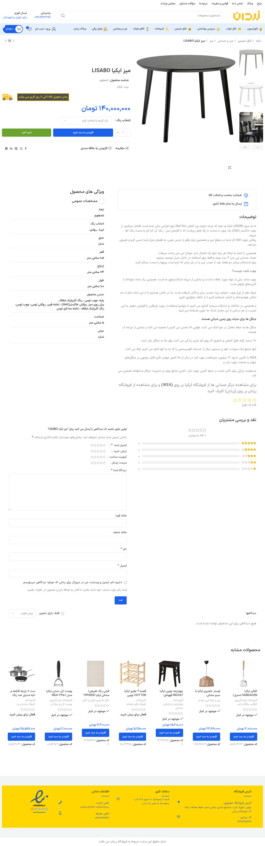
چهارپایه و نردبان (173, 704)
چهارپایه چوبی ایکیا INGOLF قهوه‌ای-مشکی (171, 695)
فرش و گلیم (88, 700)
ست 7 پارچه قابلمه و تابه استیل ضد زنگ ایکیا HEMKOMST (22, 695)
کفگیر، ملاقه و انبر (247, 704)
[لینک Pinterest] (16, 148)
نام (124, 549)
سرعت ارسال (119, 463)
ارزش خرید (120, 451)
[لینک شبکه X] (21, 148)
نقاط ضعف (120, 532)
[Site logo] (246, 15)
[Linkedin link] (11, 148)
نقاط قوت (121, 516)
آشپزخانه (252, 700)
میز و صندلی (225, 41)
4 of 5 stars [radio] (94, 445)
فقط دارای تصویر (49, 613)
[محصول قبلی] (14, 41)
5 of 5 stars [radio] (91, 445)
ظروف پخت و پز (26, 704)
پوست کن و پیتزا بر (61, 704)
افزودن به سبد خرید (83, 133)
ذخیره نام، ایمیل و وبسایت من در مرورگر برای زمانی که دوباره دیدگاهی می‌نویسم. (72, 582)
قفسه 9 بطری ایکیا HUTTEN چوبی (135, 693)
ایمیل (122, 566)
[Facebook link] (26, 148)
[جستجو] (62, 15)
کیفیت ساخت (118, 457)
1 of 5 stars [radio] (104, 445)
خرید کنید (27, 133)
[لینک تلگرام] (6, 148)
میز (210, 41)
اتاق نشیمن (244, 41)
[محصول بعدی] (6, 41)
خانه (258, 41)
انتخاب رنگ (123, 120)
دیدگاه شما (119, 470)
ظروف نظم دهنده (136, 704)
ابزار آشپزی (241, 700)
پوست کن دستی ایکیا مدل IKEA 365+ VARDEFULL (59, 695)
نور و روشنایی (212, 700)
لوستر (201, 700)
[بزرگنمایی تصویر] (230, 168)
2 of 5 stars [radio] (101, 445)
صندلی (179, 708)
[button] (243, 737)
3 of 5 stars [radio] (98, 445)
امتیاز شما (119, 446)
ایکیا (119, 87)
